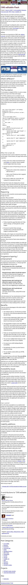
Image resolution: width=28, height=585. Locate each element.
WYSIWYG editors (8, 565)
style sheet (9, 525)
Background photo (5, 583)
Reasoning (5, 192)
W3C (5, 560)
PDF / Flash (12, 11)
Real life (5, 555)
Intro (3, 32)
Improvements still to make (11, 451)
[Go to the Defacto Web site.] (14, 69)
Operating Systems (8, 551)
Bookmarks (6, 578)
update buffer (14, 382)
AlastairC (4, 2)
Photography (6, 554)
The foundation (7, 90)
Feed (12, 583)
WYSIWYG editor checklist (10, 571)
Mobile (5, 549)
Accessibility (18, 10)
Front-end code (4, 11)
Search (24, 2)
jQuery (7, 162)
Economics (6, 546)
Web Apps (6, 563)
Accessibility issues (8, 369)
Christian (19, 461)
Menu (14, 2)
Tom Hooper (16, 28)
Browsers (24, 10)
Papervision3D (21, 54)
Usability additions (8, 424)
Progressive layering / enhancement (9, 257)
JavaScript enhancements (9, 572)
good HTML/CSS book (8, 527)
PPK (24, 461)
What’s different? (7, 79)
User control (5, 403)
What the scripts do (8, 153)
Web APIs (6, 562)
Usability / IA (18, 11)
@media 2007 (5, 486)
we (5, 18)
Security (5, 557)
